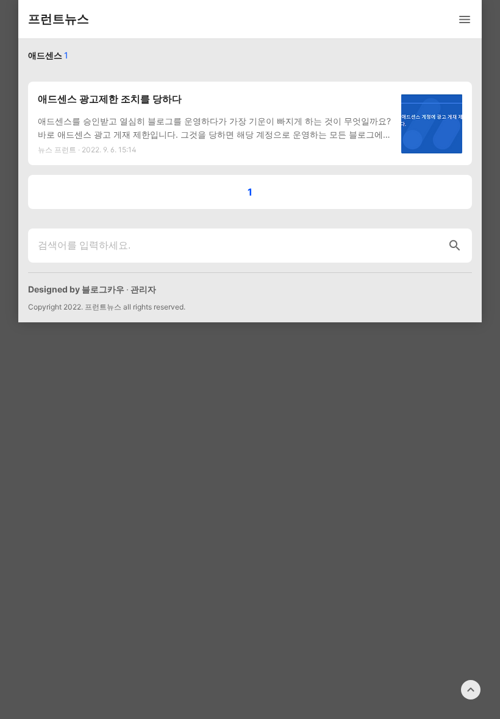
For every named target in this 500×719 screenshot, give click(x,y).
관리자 (143, 289)
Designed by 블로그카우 (76, 289)
